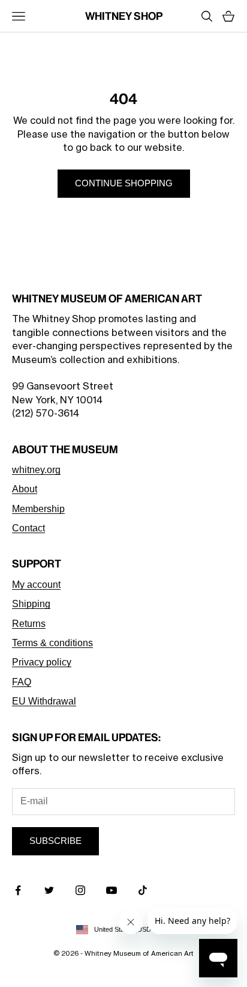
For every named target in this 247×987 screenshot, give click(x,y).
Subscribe (55, 841)
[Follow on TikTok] (143, 890)
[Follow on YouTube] (112, 890)
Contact (28, 528)
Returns (29, 624)
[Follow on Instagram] (80, 890)
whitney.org (36, 470)
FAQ (21, 682)
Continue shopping (124, 183)
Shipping (31, 604)
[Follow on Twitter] (49, 890)
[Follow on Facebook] (18, 890)
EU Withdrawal (44, 701)
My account (36, 584)
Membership (38, 509)
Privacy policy (41, 662)
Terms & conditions (52, 643)
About (24, 489)
